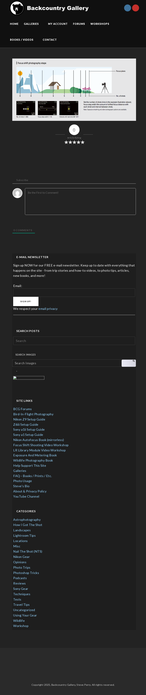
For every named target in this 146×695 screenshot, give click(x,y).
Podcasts (20, 578)
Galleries (19, 471)
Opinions (19, 562)
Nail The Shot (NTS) (27, 551)
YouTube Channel (26, 496)
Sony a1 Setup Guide (28, 435)
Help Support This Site (29, 465)
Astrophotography (27, 520)
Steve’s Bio (21, 486)
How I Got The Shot (27, 525)
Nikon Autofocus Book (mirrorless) (38, 440)
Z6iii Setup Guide (25, 424)
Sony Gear (20, 589)
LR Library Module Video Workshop (39, 450)
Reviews (19, 583)
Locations (20, 541)
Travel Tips (21, 604)
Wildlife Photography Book (33, 460)
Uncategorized (24, 610)
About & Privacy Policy (29, 491)
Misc (16, 546)
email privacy (48, 309)
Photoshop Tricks (26, 573)
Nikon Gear (21, 557)
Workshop (20, 626)
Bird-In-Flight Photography (33, 414)
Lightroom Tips (24, 535)
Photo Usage (22, 481)
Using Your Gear (25, 615)
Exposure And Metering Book (35, 455)
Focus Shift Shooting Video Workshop (41, 445)
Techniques (21, 594)
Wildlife (19, 621)
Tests (17, 599)
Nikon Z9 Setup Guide (29, 419)
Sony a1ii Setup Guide (29, 429)
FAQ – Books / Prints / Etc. (32, 476)
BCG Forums (22, 409)
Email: (17, 286)
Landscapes (22, 530)
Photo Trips (21, 567)
